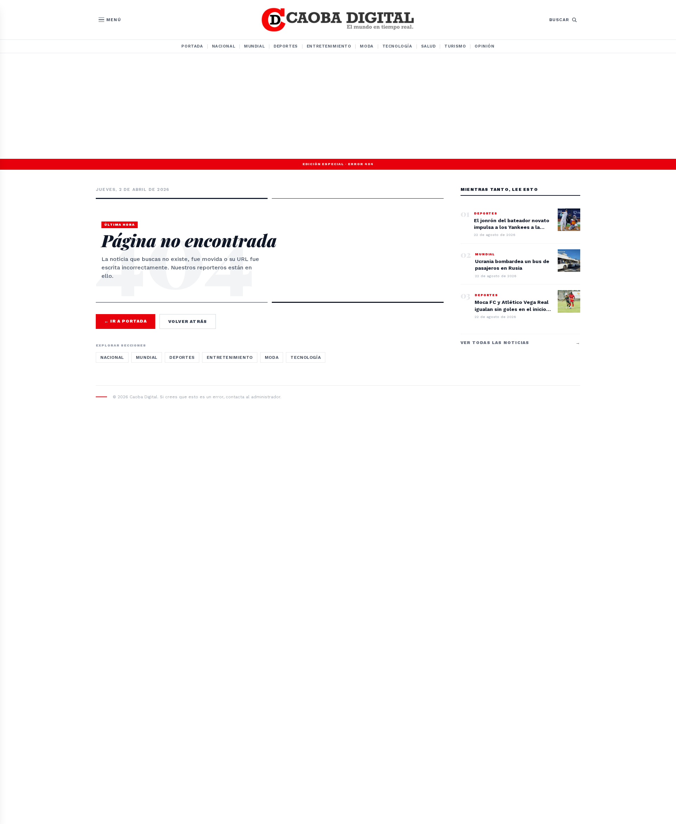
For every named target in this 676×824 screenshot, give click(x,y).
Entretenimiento (329, 46)
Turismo (455, 46)
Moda (366, 46)
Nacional (224, 46)
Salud (428, 46)
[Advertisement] (338, 106)
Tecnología (397, 46)
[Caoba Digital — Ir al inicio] (338, 19)
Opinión (484, 46)
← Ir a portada (125, 321)
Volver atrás (187, 321)
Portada (192, 46)
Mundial (254, 46)
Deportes (286, 46)
